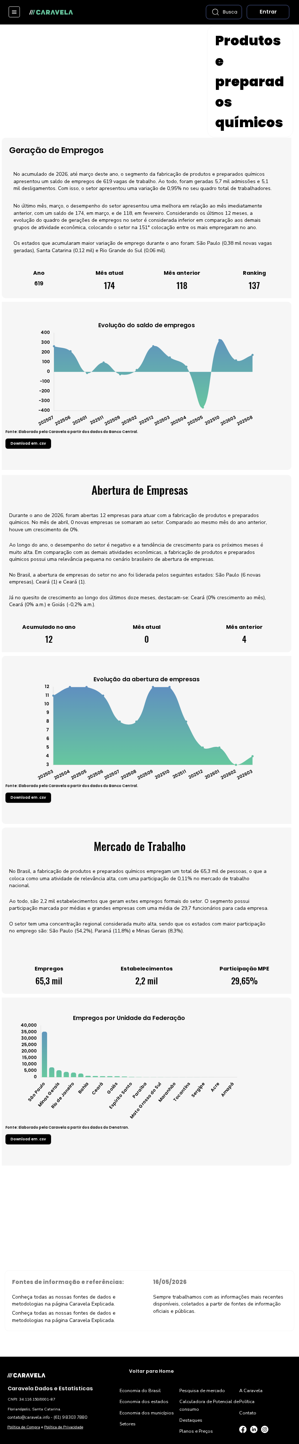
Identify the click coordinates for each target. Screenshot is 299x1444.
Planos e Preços (196, 1431)
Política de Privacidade (63, 1427)
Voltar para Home (151, 1371)
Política (247, 1401)
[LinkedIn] (253, 1429)
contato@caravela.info (29, 1417)
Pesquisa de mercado (202, 1390)
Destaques (190, 1420)
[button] (224, 12)
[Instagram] (264, 1429)
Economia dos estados (144, 1401)
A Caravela (251, 1390)
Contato (247, 1413)
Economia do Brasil (140, 1390)
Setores (128, 1424)
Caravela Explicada (91, 1303)
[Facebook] (242, 1429)
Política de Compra (23, 1427)
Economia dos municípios (147, 1413)
